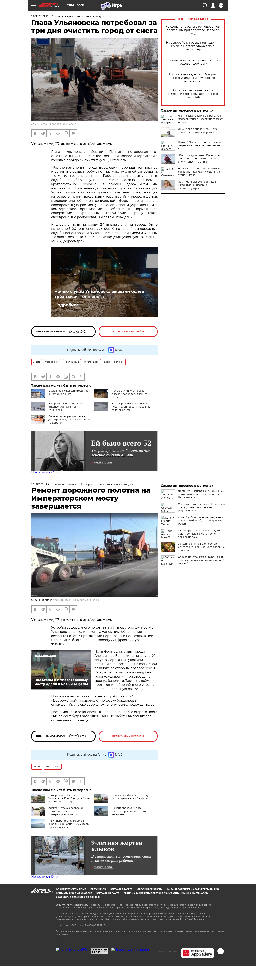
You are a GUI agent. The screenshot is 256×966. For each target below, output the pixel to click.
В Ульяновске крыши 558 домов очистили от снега (68, 392)
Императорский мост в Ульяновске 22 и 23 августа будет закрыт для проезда (69, 798)
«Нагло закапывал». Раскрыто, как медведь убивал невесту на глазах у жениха (200, 119)
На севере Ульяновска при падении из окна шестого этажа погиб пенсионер (193, 46)
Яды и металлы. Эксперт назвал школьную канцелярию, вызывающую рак (197, 185)
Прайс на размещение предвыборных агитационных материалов (166, 893)
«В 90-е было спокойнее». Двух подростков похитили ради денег (199, 130)
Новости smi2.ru (44, 472)
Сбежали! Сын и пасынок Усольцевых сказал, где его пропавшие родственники (201, 507)
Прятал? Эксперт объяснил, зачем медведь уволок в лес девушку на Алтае (199, 145)
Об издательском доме (71, 889)
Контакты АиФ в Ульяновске (74, 893)
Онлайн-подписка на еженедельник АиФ (193, 889)
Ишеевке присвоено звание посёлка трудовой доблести (192, 62)
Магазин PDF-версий (149, 889)
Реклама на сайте (107, 893)
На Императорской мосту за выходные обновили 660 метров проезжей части (68, 824)
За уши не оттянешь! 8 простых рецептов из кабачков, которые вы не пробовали (201, 547)
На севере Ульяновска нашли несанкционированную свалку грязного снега (131, 406)
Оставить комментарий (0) (128, 331)
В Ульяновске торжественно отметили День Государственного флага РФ (193, 94)
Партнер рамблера (167, 951)
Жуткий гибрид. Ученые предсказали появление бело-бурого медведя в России (201, 520)
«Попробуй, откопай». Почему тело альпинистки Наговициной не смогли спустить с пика (200, 158)
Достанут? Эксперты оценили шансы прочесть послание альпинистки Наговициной (201, 494)
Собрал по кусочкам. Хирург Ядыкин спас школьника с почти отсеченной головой (201, 560)
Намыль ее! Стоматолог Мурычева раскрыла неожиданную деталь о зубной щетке (199, 171)
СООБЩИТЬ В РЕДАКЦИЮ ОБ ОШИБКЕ (78, 897)
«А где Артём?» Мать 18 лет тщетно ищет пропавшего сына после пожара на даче (199, 533)
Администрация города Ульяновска (53, 123)
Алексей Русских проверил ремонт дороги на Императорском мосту (65, 811)
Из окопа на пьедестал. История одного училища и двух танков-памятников (193, 78)
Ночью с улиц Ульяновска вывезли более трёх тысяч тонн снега (99, 294)
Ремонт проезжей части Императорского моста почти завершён (130, 811)
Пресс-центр (98, 889)
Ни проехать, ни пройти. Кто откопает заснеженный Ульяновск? (66, 406)
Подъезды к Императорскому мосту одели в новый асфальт (130, 797)
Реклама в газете (121, 889)
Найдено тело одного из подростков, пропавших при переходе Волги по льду (192, 30)
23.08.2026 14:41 (40, 484)
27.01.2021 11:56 (39, 16)
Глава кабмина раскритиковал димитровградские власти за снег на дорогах (69, 419)
